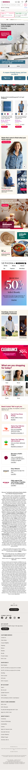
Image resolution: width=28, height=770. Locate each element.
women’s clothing (11, 512)
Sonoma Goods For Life (12, 505)
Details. (20, 551)
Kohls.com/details (7, 556)
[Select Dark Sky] (16, 114)
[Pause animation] (24, 166)
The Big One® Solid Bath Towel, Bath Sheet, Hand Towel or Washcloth (6, 117)
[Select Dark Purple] (22, 114)
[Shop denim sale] (14, 45)
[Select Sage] (5, 114)
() (9, 124)
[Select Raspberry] (8, 114)
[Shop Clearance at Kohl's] (14, 352)
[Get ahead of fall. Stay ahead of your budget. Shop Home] (14, 228)
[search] (2, 5)
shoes (15, 517)
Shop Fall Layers (6, 142)
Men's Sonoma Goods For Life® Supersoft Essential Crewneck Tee (21, 117)
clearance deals (12, 526)
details (3, 16)
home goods (5, 522)
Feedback (26, 385)
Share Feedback (14, 609)
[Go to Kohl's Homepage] (6, 1)
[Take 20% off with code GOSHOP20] (7, 14)
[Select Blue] (2, 114)
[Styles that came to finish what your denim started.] (14, 152)
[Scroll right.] (25, 15)
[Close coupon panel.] (26, 10)
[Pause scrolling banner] (25, 24)
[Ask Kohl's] (25, 4)
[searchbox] (12, 4)
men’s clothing (20, 512)
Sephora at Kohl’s (5, 533)
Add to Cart (4, 126)
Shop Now (23, 354)
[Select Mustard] (19, 114)
